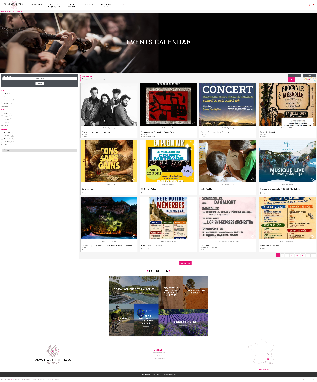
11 (303, 255)
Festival (7, 116)
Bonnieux (8, 97)
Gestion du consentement (169, 374)
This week (8, 141)
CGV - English (156, 374)
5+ (291, 255)
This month (8, 135)
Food (6, 122)
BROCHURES (5, 379)
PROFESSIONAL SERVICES (22, 379)
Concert (7, 113)
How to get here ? (263, 369)
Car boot (7, 119)
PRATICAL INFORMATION (41, 379)
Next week (8, 138)
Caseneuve (8, 100)
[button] (54, 5)
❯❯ (313, 255)
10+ (297, 255)
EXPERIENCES (56, 379)
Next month (8, 132)
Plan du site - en (146, 374)
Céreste (7, 103)
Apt (6, 93)
